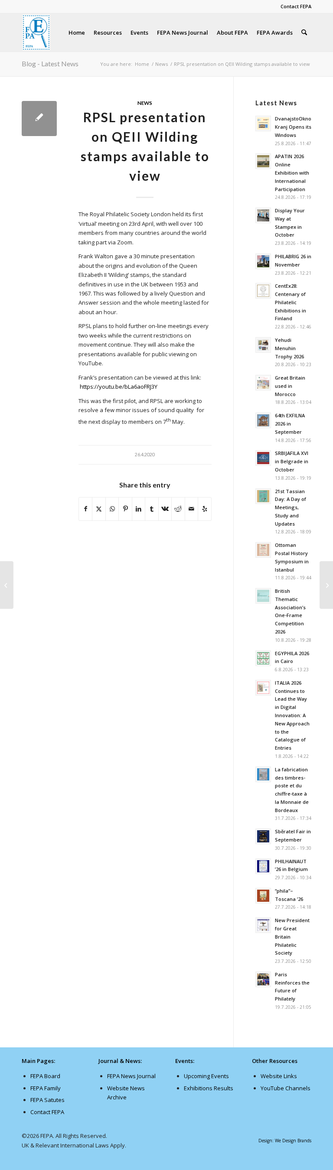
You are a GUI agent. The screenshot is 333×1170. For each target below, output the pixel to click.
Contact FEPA (296, 6)
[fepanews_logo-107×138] (36, 32)
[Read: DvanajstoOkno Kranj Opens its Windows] (263, 123)
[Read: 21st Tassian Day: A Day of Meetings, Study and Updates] (263, 496)
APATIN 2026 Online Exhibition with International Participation (292, 172)
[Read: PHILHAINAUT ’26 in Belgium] (263, 866)
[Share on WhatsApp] (112, 508)
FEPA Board (45, 1076)
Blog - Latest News (50, 63)
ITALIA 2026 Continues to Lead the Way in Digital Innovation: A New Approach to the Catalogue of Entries (292, 715)
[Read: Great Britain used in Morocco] (263, 382)
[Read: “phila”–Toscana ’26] (263, 896)
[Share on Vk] (165, 508)
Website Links (279, 1076)
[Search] (304, 32)
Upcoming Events (206, 1076)
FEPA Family (45, 1088)
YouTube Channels (285, 1088)
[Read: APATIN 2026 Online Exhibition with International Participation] (263, 161)
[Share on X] (98, 508)
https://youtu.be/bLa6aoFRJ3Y (118, 386)
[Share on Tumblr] (151, 508)
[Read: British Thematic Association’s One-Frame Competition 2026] (263, 596)
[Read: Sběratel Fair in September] (263, 836)
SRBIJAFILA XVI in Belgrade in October (291, 461)
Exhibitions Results (208, 1088)
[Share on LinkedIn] (138, 508)
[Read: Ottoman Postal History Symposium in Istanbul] (263, 550)
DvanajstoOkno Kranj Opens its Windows (293, 126)
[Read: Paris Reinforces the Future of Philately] (263, 979)
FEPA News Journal (131, 1076)
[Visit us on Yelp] (204, 508)
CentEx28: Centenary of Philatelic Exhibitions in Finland (290, 302)
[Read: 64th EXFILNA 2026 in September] (263, 420)
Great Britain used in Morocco (290, 385)
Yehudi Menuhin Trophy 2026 (289, 348)
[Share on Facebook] (85, 508)
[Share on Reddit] (178, 508)
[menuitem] (293, 6)
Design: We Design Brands (284, 1141)
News (144, 103)
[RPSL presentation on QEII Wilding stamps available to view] (39, 118)
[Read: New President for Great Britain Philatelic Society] (263, 925)
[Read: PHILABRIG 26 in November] (263, 261)
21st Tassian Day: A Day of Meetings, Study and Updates (290, 507)
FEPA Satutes (47, 1100)
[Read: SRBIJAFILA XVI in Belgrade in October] (263, 458)
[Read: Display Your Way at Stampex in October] (263, 215)
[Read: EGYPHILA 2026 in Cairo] (263, 658)
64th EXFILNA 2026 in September (290, 423)
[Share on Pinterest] (125, 508)
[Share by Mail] (191, 508)
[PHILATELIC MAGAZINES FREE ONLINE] (6, 585)
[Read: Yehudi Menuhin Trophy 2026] (263, 345)
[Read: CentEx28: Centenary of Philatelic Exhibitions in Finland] (263, 291)
